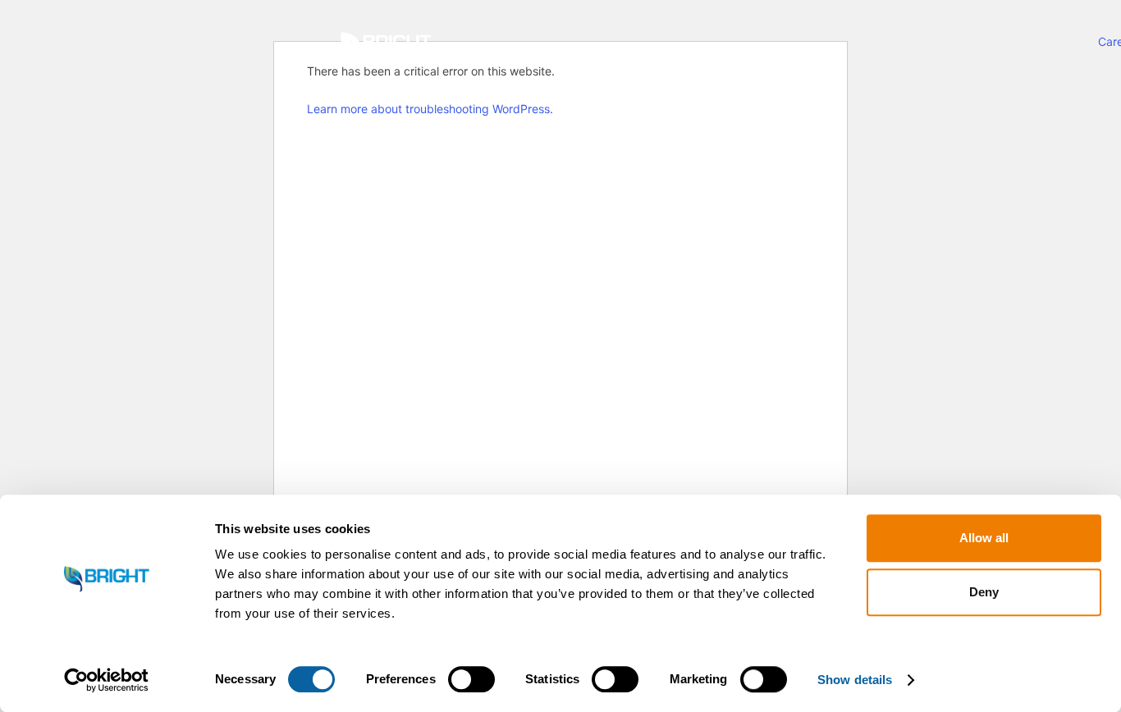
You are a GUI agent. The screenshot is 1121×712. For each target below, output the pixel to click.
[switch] (471, 679)
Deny (984, 592)
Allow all (984, 538)
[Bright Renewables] (386, 45)
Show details (854, 680)
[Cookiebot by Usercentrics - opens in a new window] (106, 680)
